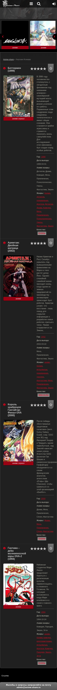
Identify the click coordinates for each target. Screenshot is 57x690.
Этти (39, 656)
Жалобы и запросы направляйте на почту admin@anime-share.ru (28, 686)
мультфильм (42, 370)
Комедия (47, 208)
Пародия (40, 652)
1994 (43, 612)
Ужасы (39, 222)
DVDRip (41, 233)
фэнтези (40, 204)
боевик (47, 193)
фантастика (42, 380)
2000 (43, 499)
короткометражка (44, 641)
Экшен (51, 226)
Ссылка (5, 676)
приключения (42, 200)
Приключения (42, 215)
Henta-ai (14, 4)
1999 (43, 157)
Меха (39, 211)
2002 (43, 337)
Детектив (49, 204)
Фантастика (42, 226)
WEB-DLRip (43, 395)
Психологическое (44, 219)
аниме (47, 362)
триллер (40, 377)
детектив (40, 197)
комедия (47, 638)
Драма (39, 208)
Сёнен (39, 531)
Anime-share (8, 59)
